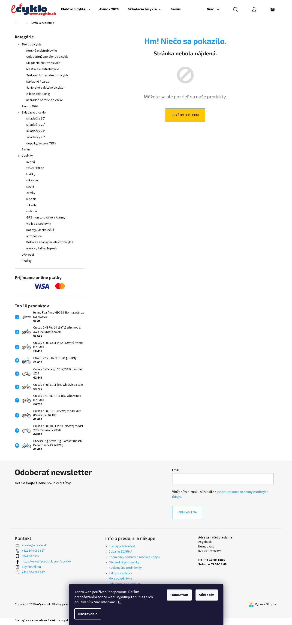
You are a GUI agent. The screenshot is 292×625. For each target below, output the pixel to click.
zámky (30, 193)
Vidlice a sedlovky (38, 223)
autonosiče (34, 236)
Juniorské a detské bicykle (44, 87)
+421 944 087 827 (33, 550)
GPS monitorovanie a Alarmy (45, 217)
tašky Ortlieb (35, 168)
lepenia (31, 199)
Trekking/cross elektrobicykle (47, 75)
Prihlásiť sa (187, 512)
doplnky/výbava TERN (41, 143)
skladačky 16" (35, 118)
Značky (27, 261)
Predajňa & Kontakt (122, 546)
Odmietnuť (179, 595)
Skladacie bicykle (34, 112)
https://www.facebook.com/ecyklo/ (46, 561)
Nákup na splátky (120, 573)
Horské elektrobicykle (41, 50)
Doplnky (27, 155)
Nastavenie (87, 613)
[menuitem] (75, 9)
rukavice (32, 180)
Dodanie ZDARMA (120, 551)
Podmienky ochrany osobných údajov (134, 557)
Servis (26, 149)
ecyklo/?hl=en (31, 567)
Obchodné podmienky (124, 562)
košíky (30, 174)
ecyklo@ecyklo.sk (34, 545)
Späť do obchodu (185, 115)
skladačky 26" (35, 137)
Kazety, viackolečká (40, 230)
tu (119, 602)
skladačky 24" (35, 131)
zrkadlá (31, 205)
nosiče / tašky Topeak (41, 248)
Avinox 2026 (30, 106)
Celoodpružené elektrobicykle (47, 56)
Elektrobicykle (32, 44)
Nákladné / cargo (38, 81)
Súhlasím (206, 595)
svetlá (30, 162)
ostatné (31, 211)
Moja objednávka (120, 578)
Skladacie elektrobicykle (43, 63)
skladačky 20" (35, 125)
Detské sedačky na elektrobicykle (49, 242)
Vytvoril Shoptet (266, 604)
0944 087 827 (30, 556)
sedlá (30, 186)
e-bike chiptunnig (38, 94)
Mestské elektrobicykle (42, 69)
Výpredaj (28, 254)
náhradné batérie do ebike (44, 100)
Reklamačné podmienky (125, 567)
